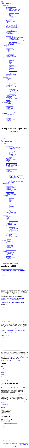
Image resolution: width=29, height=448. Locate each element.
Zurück (2, 138)
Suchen (15, 446)
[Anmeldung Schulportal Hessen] (10, 263)
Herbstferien (3, 368)
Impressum (25, 443)
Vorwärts (6, 138)
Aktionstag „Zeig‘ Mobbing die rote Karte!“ (13, 302)
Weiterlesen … (12, 299)
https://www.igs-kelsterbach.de (10, 423)
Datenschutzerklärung (23, 444)
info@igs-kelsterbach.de (9, 421)
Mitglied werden (4, 404)
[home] (2, 1)
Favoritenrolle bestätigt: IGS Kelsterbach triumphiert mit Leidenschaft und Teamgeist (13, 269)
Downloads (20, 443)
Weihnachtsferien (4, 376)
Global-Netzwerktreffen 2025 (9, 333)
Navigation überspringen (6, 3)
